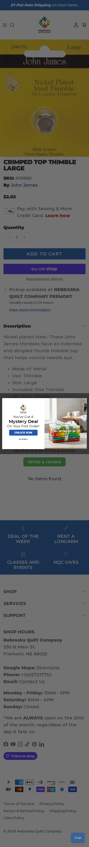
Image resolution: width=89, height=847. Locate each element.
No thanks (23, 439)
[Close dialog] (84, 401)
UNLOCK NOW (23, 432)
